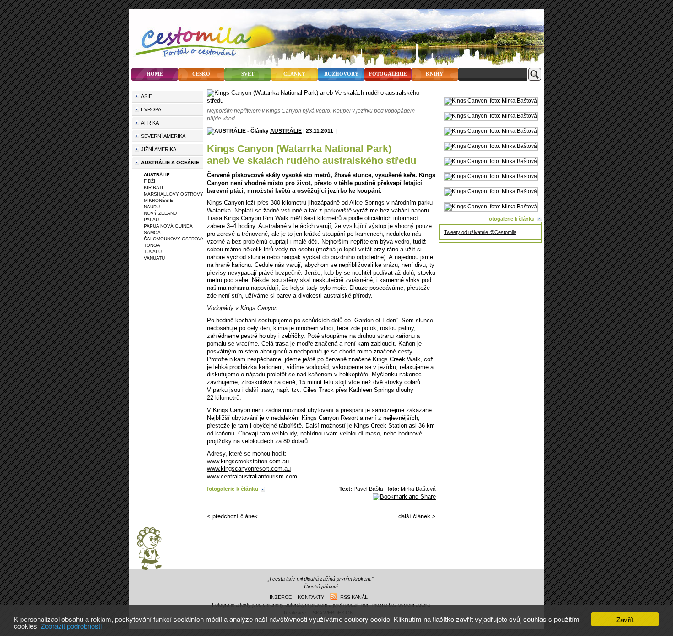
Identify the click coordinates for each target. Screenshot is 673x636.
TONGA (152, 245)
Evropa (151, 109)
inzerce (281, 597)
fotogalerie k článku (232, 489)
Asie (146, 96)
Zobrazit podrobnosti (71, 626)
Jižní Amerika (158, 149)
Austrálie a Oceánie (170, 162)
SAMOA (152, 232)
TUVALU (153, 251)
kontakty (311, 597)
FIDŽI (149, 181)
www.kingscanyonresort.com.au (249, 468)
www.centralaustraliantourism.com (252, 476)
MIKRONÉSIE (158, 200)
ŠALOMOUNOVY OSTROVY (174, 238)
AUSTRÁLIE (286, 131)
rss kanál (352, 597)
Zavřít (625, 619)
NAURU (152, 206)
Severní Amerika (163, 136)
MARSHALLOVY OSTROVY (173, 193)
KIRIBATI (153, 187)
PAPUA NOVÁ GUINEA (168, 225)
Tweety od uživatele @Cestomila (480, 232)
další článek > (417, 516)
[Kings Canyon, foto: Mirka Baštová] (491, 101)
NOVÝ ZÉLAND (160, 213)
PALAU (151, 219)
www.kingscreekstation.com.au (248, 461)
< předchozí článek (232, 516)
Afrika (150, 122)
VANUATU (154, 258)
